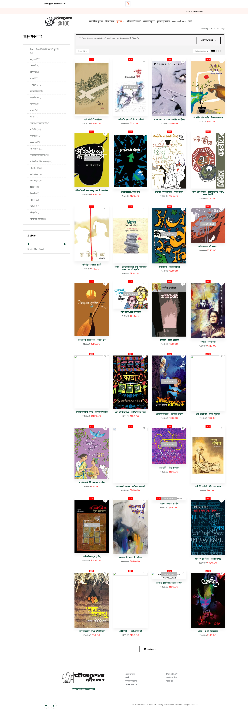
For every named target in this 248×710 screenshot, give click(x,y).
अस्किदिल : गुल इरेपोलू (91, 556)
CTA (196, 704)
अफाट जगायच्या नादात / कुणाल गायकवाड (91, 411)
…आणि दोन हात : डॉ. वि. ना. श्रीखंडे (130, 119)
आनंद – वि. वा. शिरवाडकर (208, 631)
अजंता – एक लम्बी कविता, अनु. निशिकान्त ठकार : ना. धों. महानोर (130, 268)
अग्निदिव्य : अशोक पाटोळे (91, 264)
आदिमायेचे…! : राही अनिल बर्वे (130, 631)
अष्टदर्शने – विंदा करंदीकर (169, 467)
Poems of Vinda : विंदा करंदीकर (169, 119)
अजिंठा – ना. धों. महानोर (207, 246)
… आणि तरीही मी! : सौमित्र (92, 119)
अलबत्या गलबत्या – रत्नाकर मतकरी (169, 414)
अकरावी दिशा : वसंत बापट (130, 192)
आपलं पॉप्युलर (149, 21)
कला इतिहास (36, 91)
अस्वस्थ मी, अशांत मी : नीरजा (130, 557)
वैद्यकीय (34, 193)
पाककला (35, 142)
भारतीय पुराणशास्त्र (39, 155)
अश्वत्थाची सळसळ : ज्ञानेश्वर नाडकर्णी (130, 486)
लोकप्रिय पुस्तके (96, 21)
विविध (34, 187)
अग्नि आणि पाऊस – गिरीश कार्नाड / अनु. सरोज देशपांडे (208, 193)
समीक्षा (34, 206)
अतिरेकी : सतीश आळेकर (169, 340)
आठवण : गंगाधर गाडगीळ (169, 503)
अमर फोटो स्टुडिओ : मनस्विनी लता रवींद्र (130, 412)
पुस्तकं (119, 21)
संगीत (34, 199)
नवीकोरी (35, 129)
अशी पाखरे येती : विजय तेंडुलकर (208, 414)
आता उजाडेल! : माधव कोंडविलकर (92, 631)
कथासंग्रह (35, 84)
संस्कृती (34, 212)
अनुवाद (35, 59)
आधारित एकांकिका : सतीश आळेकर (169, 582)
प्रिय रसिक (109, 21)
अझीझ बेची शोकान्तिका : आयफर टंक (92, 339)
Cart (188, 11)
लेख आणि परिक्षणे (134, 21)
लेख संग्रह (36, 180)
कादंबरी (35, 110)
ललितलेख (36, 167)
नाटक (35, 136)
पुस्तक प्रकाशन (163, 21)
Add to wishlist (105, 61)
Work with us (179, 21)
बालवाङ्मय (36, 148)
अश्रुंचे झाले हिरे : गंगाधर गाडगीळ (92, 482)
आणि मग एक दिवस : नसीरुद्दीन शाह (208, 558)
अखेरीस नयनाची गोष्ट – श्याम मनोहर (169, 192)
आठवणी (34, 65)
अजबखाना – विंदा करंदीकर (169, 266)
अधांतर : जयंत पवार (208, 341)
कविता (34, 104)
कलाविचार (35, 97)
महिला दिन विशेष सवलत (41, 161)
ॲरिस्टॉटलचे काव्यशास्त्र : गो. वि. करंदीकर (91, 190)
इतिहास (34, 72)
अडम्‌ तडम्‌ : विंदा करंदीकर (130, 312)
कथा (34, 78)
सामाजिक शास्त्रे (38, 219)
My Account (198, 11)
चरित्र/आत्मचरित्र (39, 123)
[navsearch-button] (127, 3)
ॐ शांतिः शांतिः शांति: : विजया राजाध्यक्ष (208, 117)
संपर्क (190, 21)
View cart (207, 40)
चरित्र (34, 116)
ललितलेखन (36, 174)
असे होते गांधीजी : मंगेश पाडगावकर (208, 486)
